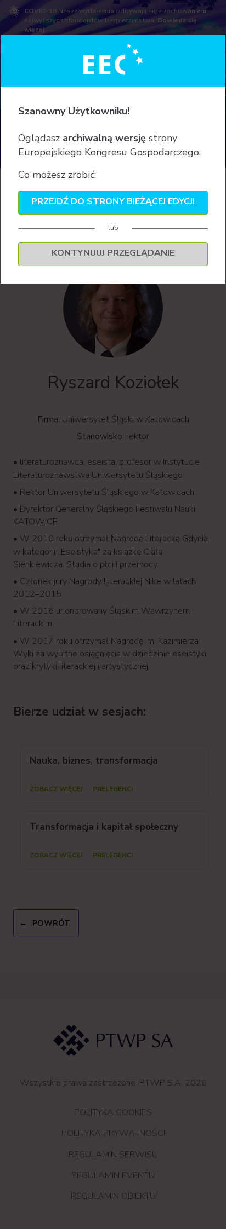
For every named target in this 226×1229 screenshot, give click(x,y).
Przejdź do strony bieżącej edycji (113, 201)
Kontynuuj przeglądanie (113, 253)
